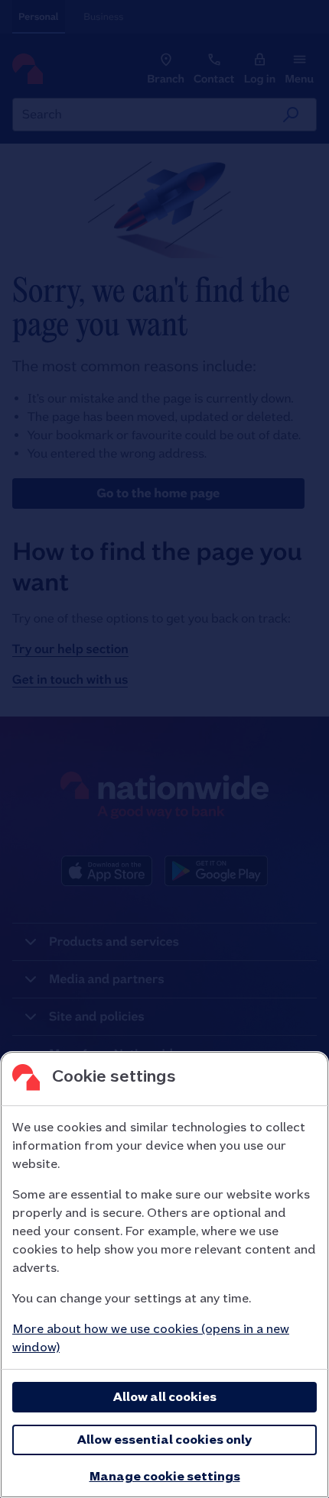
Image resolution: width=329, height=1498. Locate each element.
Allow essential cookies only (164, 1439)
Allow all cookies (165, 1397)
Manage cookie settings (165, 1476)
